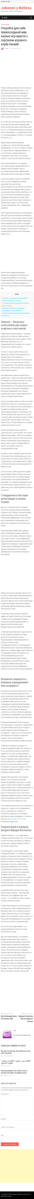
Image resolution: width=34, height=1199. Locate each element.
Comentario (5, 1094)
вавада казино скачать (14, 819)
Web (2, 1135)
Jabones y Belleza (16, 7)
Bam (10, 1196)
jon (7, 48)
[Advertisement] (17, 70)
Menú (5, 17)
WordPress (4, 1196)
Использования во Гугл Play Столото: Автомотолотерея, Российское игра (14, 1072)
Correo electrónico (8, 1127)
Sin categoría (5, 24)
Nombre (4, 1119)
